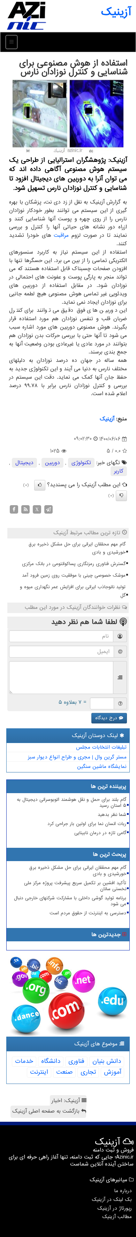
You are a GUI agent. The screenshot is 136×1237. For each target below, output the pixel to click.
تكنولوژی (81, 463)
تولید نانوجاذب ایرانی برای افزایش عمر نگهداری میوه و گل (73, 591)
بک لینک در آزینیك (112, 1199)
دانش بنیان (106, 1061)
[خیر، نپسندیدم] (121, 495)
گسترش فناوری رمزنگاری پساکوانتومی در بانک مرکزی (74, 564)
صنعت (64, 1072)
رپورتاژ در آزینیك (114, 1208)
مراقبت (61, 235)
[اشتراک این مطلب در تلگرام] (48, 509)
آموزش (112, 1072)
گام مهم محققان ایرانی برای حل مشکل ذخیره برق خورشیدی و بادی (77, 548)
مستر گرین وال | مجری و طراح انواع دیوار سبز (77, 757)
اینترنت (39, 1072)
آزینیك (107, 419)
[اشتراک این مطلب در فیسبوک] (14, 509)
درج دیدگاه (107, 718)
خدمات (24, 1061)
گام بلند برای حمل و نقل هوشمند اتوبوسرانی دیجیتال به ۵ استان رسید (71, 802)
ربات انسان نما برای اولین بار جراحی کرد (86, 823)
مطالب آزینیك (117, 1217)
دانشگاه (50, 1061)
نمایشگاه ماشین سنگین (102, 766)
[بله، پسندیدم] (39, 485)
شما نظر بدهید (112, 814)
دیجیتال (24, 463)
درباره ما (123, 1191)
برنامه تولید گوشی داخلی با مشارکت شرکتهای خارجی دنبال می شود (70, 901)
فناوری (76, 1061)
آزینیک (116, 12)
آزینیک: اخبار (67, 1101)
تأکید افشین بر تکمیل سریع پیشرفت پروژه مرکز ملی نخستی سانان (75, 886)
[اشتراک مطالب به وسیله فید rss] (25, 509)
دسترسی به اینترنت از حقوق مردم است (88, 913)
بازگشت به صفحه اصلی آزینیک (46, 1111)
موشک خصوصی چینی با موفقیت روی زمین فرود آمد (74, 575)
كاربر (118, 471)
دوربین (52, 463)
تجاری (88, 1072)
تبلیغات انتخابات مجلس (101, 747)
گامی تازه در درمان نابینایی (100, 833)
